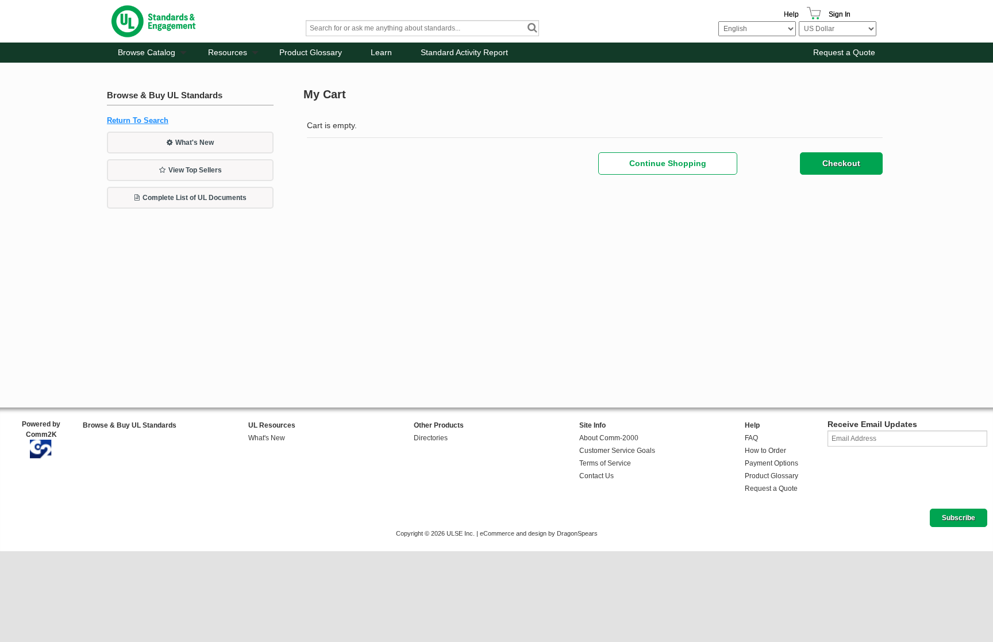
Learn (381, 52)
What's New (194, 143)
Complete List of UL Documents (195, 198)
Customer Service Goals (617, 451)
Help (791, 14)
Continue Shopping (667, 163)
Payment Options (771, 463)
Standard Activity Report (464, 52)
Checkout (841, 163)
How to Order (765, 451)
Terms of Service (605, 463)
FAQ (751, 438)
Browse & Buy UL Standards (129, 425)
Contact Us (596, 476)
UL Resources (271, 425)
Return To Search (137, 120)
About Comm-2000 (608, 438)
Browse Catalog (146, 52)
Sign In (839, 14)
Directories (431, 438)
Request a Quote (844, 52)
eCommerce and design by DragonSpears (539, 533)
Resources (227, 52)
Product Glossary (310, 52)
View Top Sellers (195, 170)
